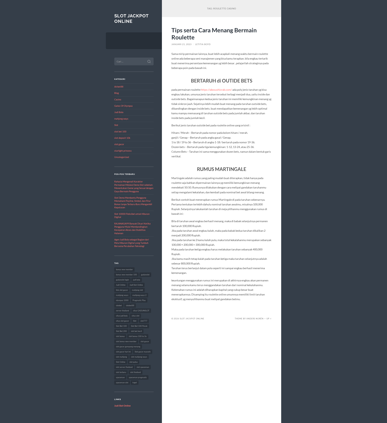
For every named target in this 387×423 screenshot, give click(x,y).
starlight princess (123, 150)
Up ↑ (269, 318)
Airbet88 (118, 86)
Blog (116, 93)
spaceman (120, 377)
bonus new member (124, 269)
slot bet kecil (136, 331)
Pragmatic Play (139, 300)
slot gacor (119, 144)
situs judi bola (122, 315)
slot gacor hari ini (123, 351)
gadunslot (145, 274)
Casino (117, 99)
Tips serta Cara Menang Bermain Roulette (214, 33)
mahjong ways (121, 118)
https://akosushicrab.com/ (216, 89)
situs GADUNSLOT (141, 310)
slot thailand (135, 372)
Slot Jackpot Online (131, 18)
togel (134, 382)
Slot (116, 125)
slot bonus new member (126, 341)
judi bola (136, 280)
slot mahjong (121, 357)
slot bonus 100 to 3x (138, 336)
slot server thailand (124, 367)
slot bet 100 (120, 131)
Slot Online (120, 362)
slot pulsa (133, 362)
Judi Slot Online (136, 285)
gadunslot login (122, 280)
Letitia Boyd (203, 44)
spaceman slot (122, 382)
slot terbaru (121, 372)
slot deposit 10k (122, 137)
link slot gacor (122, 290)
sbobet (119, 305)
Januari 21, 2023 (181, 44)
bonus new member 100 (126, 274)
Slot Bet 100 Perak (139, 326)
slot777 (143, 321)
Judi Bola (118, 112)
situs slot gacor (122, 321)
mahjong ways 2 (139, 295)
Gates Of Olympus (123, 105)
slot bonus (120, 336)
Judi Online (120, 285)
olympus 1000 (122, 300)
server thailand (122, 310)
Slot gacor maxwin (143, 351)
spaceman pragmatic (138, 377)
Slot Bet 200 (121, 331)
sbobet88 (130, 305)
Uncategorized (121, 157)
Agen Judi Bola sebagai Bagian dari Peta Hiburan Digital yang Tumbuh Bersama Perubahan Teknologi (131, 242)
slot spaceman (143, 367)
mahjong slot (137, 290)
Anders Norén (254, 318)
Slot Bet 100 (121, 326)
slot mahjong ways (139, 357)
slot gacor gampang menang (128, 346)
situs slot (135, 315)
